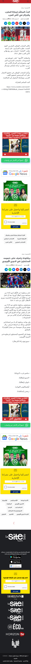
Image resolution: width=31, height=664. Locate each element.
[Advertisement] (15, 111)
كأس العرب (8, 242)
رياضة (22, 8)
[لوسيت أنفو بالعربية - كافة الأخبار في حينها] (15, 1)
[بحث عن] (3, 2)
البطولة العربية (21, 239)
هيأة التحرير (25, 661)
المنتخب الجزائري (8, 239)
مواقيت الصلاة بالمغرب (8, 661)
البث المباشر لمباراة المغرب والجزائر (15, 235)
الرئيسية (27, 8)
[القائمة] (28, 2)
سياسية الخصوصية (18, 661)
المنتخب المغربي (20, 242)
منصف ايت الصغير (24, 19)
